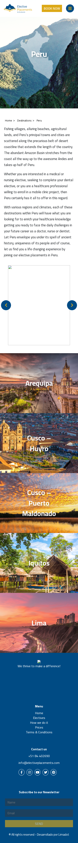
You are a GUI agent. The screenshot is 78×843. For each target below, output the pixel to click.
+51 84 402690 (39, 756)
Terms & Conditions (39, 732)
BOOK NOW (52, 8)
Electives (39, 718)
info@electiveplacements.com (39, 762)
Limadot (63, 834)
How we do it (39, 723)
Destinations (24, 120)
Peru (39, 120)
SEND (39, 824)
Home (8, 120)
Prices (39, 727)
